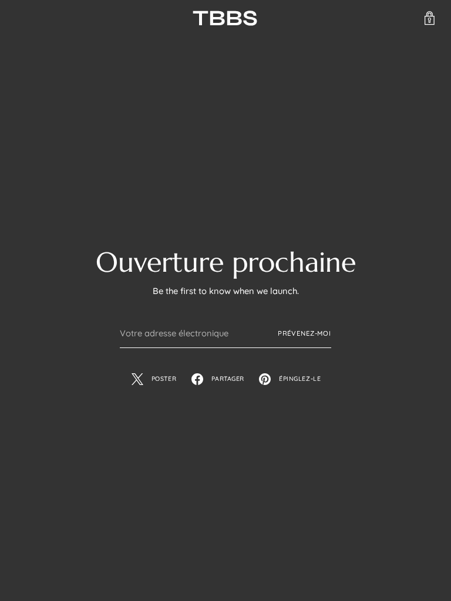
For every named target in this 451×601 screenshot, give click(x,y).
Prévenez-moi (304, 333)
